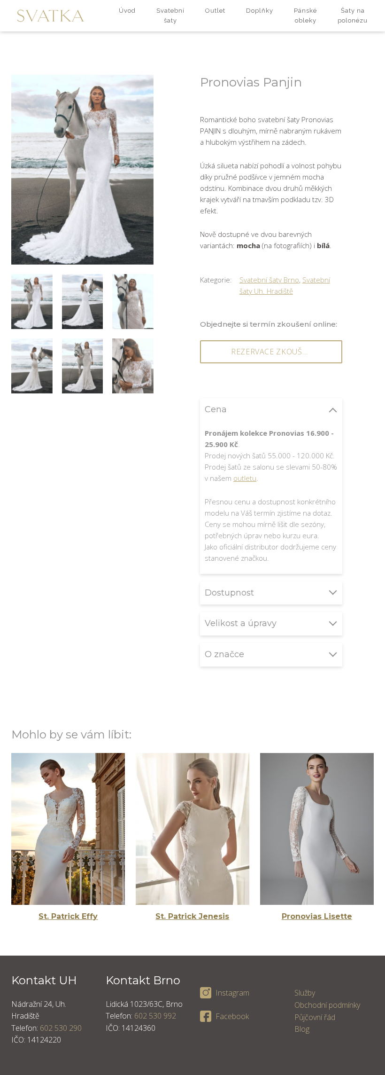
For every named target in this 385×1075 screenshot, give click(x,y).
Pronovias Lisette (317, 916)
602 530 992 (155, 1016)
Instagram (232, 993)
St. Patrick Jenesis (192, 916)
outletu (244, 478)
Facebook (232, 1016)
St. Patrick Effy (68, 916)
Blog (301, 1029)
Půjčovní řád (314, 1017)
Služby (304, 993)
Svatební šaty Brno (269, 279)
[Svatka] (50, 16)
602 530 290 (61, 1028)
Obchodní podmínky (327, 1005)
